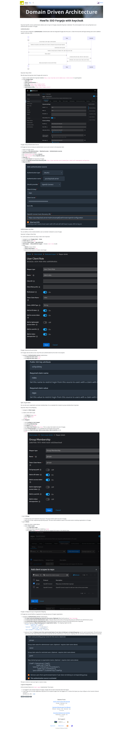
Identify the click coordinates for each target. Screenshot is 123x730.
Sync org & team (26, 402)
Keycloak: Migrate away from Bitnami (61, 707)
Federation (58, 714)
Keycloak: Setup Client (26, 73)
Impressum (52, 725)
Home (26, 2)
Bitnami (54, 709)
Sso (30, 696)
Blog (30, 2)
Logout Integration (26, 684)
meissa (101, 2)
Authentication (25, 29)
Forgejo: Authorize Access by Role (29, 350)
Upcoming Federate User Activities (61, 713)
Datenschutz (61, 725)
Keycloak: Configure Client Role (28, 234)
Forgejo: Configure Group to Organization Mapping (33, 611)
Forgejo (22, 696)
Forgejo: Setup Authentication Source (30, 144)
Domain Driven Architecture (61, 11)
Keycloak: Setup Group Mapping (28, 407)
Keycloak (27, 696)
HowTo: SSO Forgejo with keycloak (61, 701)
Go (66, 714)
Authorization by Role (27, 229)
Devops (59, 709)
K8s (62, 709)
